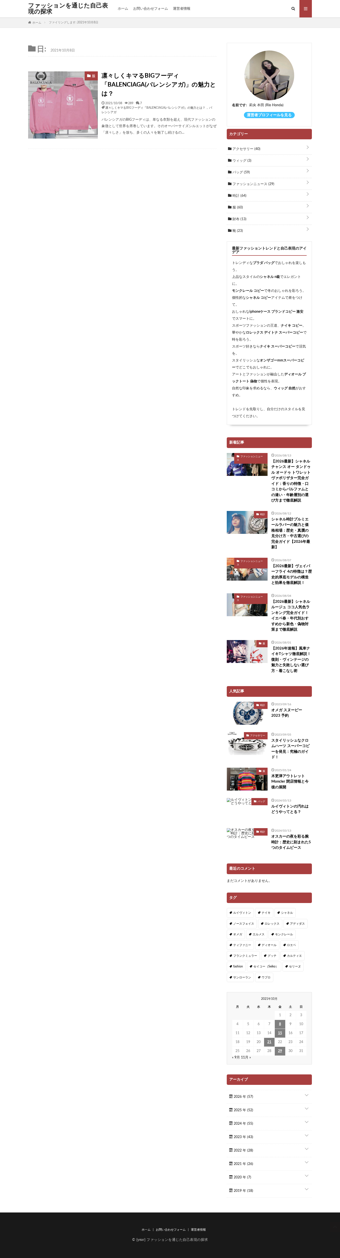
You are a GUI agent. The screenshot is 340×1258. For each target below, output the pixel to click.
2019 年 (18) (243, 1191)
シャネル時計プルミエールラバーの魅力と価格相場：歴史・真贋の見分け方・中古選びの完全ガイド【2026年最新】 (290, 533)
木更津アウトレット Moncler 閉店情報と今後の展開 (290, 781)
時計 (238, 196)
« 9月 (236, 1057)
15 (280, 1033)
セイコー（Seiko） (266, 966)
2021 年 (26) (243, 1164)
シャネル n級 (270, 277)
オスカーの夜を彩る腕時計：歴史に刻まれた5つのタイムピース (291, 842)
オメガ (237, 934)
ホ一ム (123, 8)
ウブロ (266, 977)
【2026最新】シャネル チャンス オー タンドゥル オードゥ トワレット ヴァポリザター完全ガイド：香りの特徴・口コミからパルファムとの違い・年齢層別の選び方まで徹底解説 (291, 481)
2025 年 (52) (243, 1110)
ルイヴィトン (242, 912)
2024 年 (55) (243, 1123)
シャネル (287, 912)
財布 (238, 219)
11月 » (246, 1057)
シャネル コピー (258, 298)
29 (280, 1051)
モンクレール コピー (248, 291)
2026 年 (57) (243, 1097)
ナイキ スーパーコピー (277, 346)
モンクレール (284, 934)
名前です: (239, 105)
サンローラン (242, 977)
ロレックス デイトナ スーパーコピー (274, 332)
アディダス (297, 923)
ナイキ (266, 912)
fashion (238, 966)
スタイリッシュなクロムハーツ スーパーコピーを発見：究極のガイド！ (290, 749)
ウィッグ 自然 (284, 388)
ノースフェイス (243, 923)
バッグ (240, 172)
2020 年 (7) (242, 1177)
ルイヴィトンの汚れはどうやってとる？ (290, 809)
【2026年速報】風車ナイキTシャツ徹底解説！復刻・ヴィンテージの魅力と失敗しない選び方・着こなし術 (291, 660)
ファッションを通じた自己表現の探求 (68, 9)
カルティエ (294, 955)
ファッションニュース (252, 184)
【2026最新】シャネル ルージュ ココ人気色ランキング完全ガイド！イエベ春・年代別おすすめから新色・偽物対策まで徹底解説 (290, 616)
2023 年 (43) (243, 1137)
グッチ (272, 955)
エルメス (259, 934)
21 (269, 1042)
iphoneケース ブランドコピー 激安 (276, 311)
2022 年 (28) (243, 1150)
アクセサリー (245, 149)
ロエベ (291, 945)
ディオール (269, 945)
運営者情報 (181, 8)
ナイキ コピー (291, 325)
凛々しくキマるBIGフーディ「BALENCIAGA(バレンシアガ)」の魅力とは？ (159, 85)
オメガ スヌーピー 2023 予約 (286, 713)
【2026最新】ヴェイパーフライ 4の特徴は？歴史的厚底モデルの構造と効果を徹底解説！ (291, 574)
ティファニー (242, 945)
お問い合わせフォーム (150, 8)
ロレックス (272, 923)
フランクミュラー (245, 955)
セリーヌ (295, 966)
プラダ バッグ (264, 263)
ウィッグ (241, 160)
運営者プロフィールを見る (269, 115)
